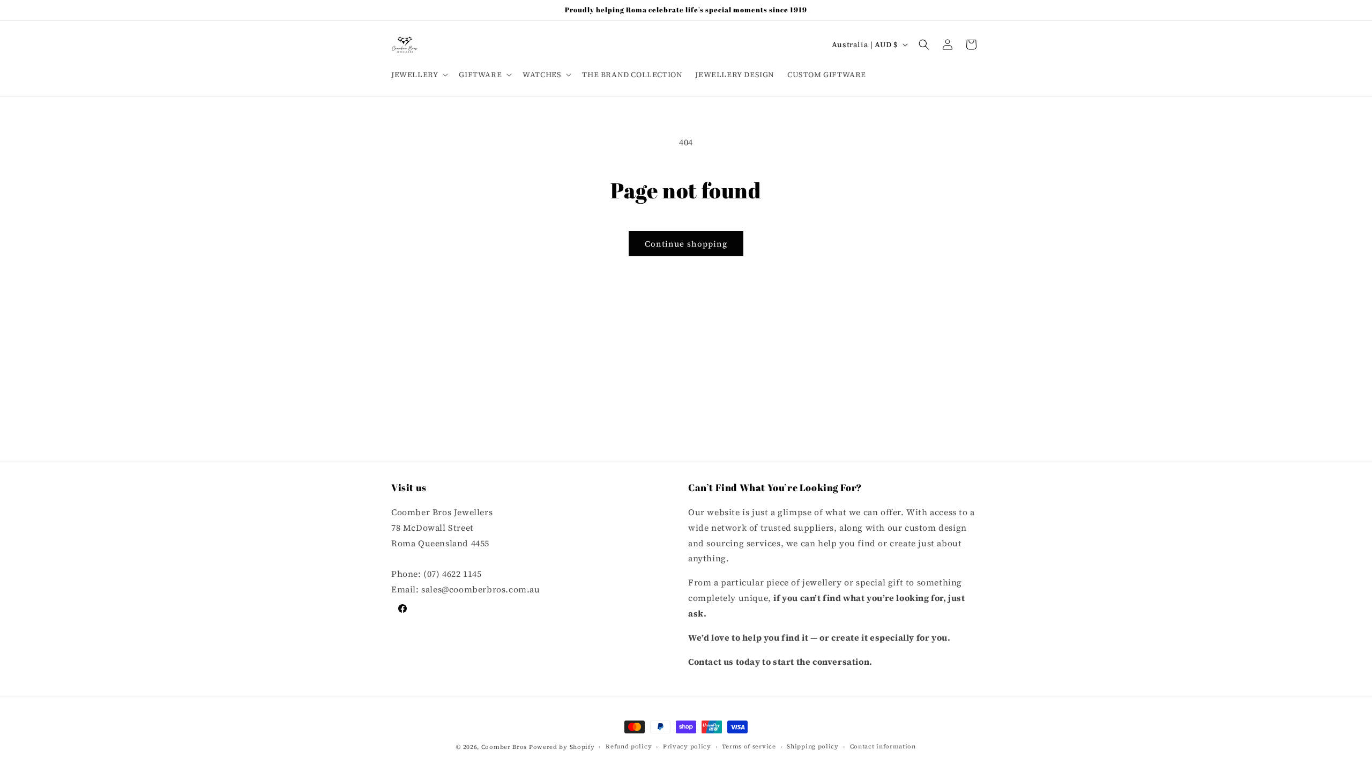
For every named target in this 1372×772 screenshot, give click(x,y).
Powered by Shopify (562, 747)
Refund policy (629, 747)
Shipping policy (813, 747)
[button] (418, 74)
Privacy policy (687, 747)
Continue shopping (686, 243)
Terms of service (749, 747)
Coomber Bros (504, 747)
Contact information (883, 747)
